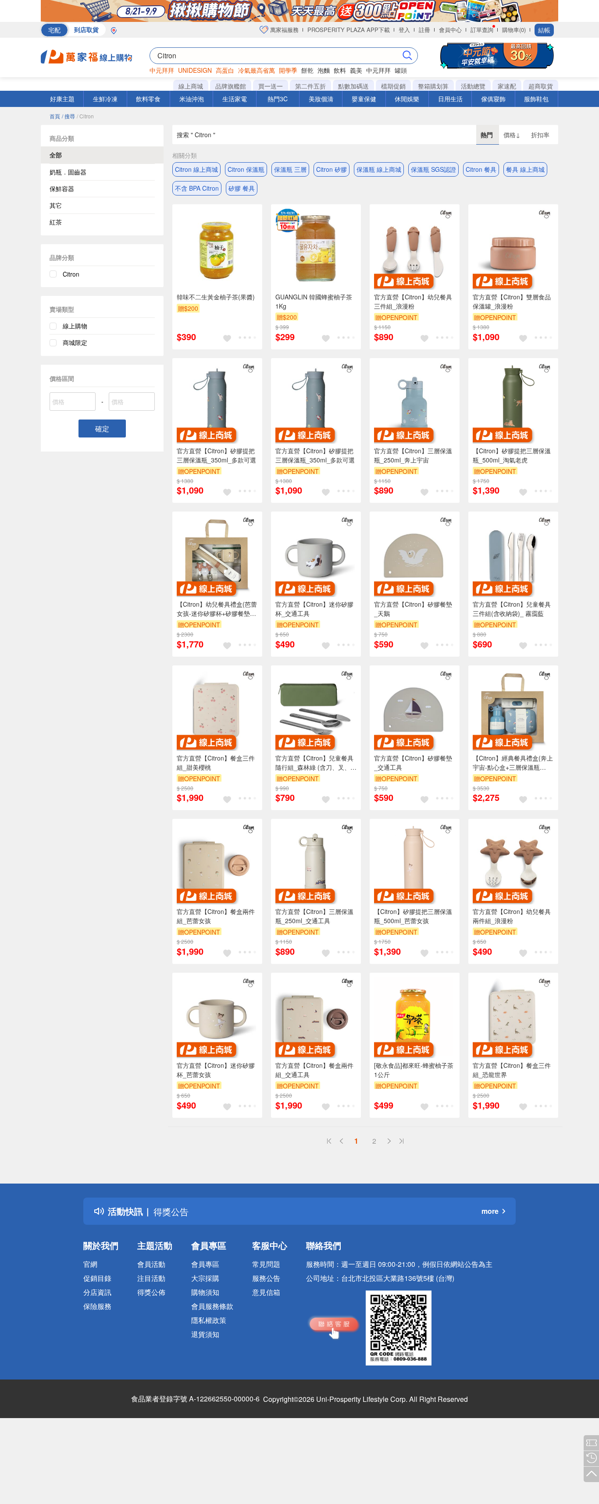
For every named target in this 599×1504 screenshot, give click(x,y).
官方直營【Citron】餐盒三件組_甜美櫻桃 (216, 763)
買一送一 (270, 86)
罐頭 (401, 70)
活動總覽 (473, 86)
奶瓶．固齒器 (68, 171)
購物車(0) (514, 29)
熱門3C (277, 98)
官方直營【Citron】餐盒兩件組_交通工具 (314, 1070)
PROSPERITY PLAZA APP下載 (348, 29)
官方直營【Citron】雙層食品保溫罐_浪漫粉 (512, 301)
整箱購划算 (433, 86)
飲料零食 (148, 98)
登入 (404, 29)
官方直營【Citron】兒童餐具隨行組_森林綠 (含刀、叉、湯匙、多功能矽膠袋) (316, 763)
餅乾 (307, 70)
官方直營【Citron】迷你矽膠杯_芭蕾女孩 (216, 1070)
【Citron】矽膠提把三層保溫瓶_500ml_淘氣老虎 (512, 455)
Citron (71, 274)
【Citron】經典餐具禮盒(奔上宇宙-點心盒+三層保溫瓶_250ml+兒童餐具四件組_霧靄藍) (513, 763)
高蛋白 (225, 70)
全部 (56, 154)
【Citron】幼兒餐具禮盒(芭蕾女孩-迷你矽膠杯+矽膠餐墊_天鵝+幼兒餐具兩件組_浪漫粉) (217, 609)
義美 (356, 70)
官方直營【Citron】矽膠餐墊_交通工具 (413, 763)
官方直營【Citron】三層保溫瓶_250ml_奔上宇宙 (413, 455)
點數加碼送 (353, 86)
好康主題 (62, 98)
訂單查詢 (482, 29)
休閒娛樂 (407, 98)
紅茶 (56, 221)
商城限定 (75, 342)
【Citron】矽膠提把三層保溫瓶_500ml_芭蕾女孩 (413, 916)
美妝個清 (321, 98)
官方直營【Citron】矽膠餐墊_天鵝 (413, 609)
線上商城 (190, 86)
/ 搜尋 (68, 116)
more (490, 1211)
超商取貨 (540, 86)
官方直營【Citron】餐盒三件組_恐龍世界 (512, 1070)
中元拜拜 (162, 70)
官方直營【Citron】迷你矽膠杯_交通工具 (314, 609)
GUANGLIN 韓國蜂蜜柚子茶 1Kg (313, 301)
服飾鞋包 (536, 98)
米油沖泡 (191, 98)
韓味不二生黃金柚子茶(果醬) (216, 296)
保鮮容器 (62, 188)
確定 (102, 428)
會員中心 (450, 29)
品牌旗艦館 (230, 86)
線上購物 (75, 325)
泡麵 (323, 70)
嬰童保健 (364, 98)
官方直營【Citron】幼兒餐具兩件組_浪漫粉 (512, 916)
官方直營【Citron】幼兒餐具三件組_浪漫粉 (413, 301)
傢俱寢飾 (493, 98)
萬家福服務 (283, 29)
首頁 (55, 116)
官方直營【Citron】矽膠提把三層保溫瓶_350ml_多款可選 (216, 455)
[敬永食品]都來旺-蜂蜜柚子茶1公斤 (413, 1070)
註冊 (424, 29)
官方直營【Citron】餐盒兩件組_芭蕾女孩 (216, 916)
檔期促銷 (393, 86)
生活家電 (234, 98)
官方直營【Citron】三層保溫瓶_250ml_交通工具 (314, 916)
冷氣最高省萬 (256, 70)
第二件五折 (310, 86)
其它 (56, 205)
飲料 (340, 70)
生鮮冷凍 (105, 98)
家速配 (507, 86)
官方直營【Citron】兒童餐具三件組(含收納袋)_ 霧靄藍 (512, 609)
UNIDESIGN (195, 70)
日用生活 (450, 98)
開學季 (288, 70)
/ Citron (85, 116)
